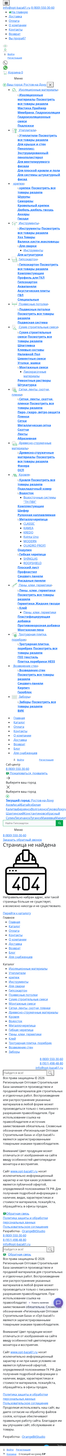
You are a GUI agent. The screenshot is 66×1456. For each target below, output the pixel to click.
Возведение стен (25, 666)
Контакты (16, 30)
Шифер (23, 511)
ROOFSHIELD (32, 563)
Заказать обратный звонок (22, 840)
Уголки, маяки (29, 363)
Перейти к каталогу (17, 913)
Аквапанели (27, 286)
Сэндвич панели (30, 576)
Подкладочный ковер (35, 489)
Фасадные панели (32, 581)
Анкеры (24, 214)
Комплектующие (31, 273)
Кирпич (24, 688)
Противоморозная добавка (39, 625)
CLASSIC (29, 524)
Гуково (52, 809)
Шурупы (24, 197)
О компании (17, 25)
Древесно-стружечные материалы (33, 1012)
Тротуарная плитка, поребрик (30, 1043)
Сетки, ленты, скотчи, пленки (29, 1008)
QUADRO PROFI (34, 546)
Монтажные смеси (33, 367)
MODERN (29, 541)
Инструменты (28, 223)
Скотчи (23, 430)
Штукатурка (27, 385)
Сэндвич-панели (30, 683)
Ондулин (25, 550)
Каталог (19, 722)
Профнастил (27, 572)
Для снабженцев (25, 753)
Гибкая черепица (32, 554)
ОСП (21, 470)
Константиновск (35, 813)
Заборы (24, 697)
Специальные (28, 299)
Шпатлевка (26, 345)
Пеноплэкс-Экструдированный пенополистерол (33, 153)
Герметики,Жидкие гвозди (39, 604)
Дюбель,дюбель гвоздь (36, 210)
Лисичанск (22, 818)
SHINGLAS (30, 559)
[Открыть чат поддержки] (58, 1302)
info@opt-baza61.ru (16, 8)
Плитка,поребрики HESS (36, 661)
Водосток (26, 493)
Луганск (35, 818)
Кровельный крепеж (33, 205)
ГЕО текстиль (28, 657)
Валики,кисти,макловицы (38, 242)
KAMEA (28, 528)
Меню (18, 78)
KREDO (28, 532)
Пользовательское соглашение (25, 1227)
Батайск (26, 805)
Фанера (23, 466)
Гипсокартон (27, 259)
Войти (11, 54)
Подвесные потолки (33, 304)
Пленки (23, 416)
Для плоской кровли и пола (39, 170)
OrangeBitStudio (33, 1231)
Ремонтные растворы (34, 380)
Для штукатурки (30, 255)
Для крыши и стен (32, 144)
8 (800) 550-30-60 (42, 8)
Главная (19, 718)
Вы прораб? (17, 38)
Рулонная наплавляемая (36, 515)
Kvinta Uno (31, 537)
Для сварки (28, 246)
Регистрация (15, 57)
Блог (17, 749)
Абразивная (27, 438)
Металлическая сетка (34, 425)
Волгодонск (39, 809)
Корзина (11, 1454)
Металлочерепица (33, 519)
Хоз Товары (26, 237)
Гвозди (23, 219)
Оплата (14, 21)
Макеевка (48, 818)
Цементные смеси (32, 359)
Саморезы (25, 201)
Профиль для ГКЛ (31, 278)
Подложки (26, 126)
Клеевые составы (31, 350)
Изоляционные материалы (38, 90)
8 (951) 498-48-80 (51, 1063)
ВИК (21, 711)
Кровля (23, 475)
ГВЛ (20, 295)
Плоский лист (28, 567)
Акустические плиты (34, 291)
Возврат (15, 34)
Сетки (22, 421)
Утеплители (27, 130)
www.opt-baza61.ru (24, 1171)
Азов (9, 805)
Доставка (15, 16)
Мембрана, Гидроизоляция (39, 112)
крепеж (18, 184)
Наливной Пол (29, 354)
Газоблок (25, 692)
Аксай (17, 805)
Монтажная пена (31, 630)
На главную (19, 12)
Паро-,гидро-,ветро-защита (39, 412)
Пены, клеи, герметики (35, 585)
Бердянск (24, 809)
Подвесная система (33, 322)
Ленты (23, 434)
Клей (23, 608)
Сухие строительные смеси (38, 327)
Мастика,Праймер (32, 108)
